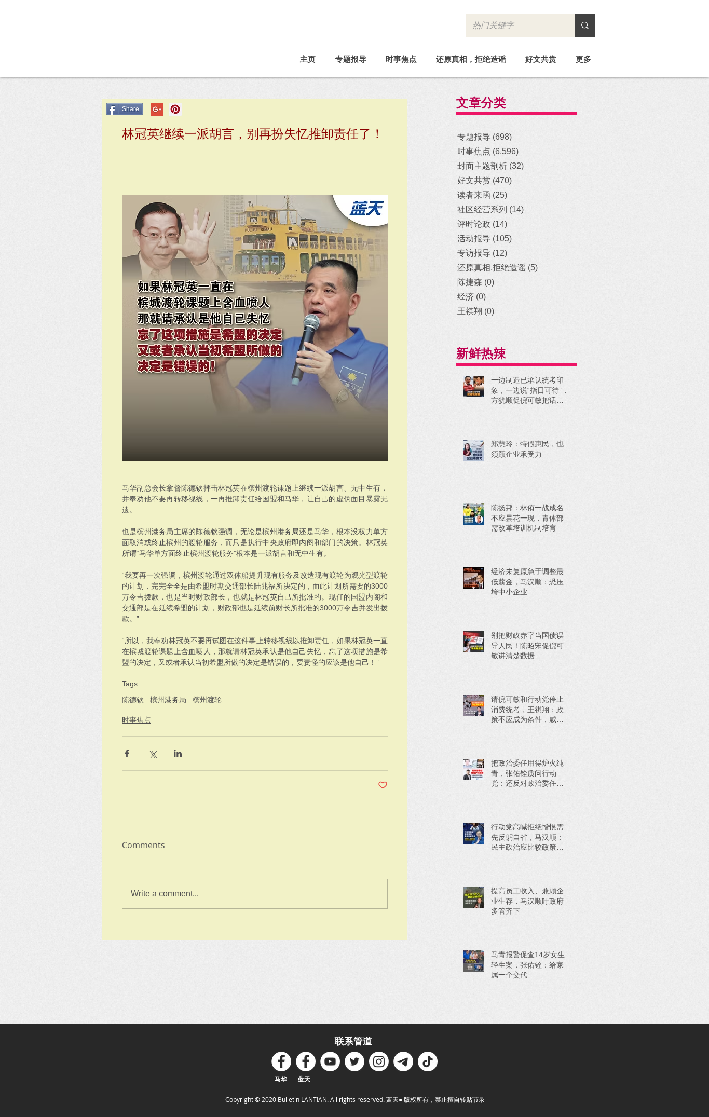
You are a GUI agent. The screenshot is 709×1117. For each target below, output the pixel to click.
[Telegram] (403, 1061)
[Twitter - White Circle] (354, 1061)
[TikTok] (428, 1061)
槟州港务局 (168, 700)
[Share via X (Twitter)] (152, 753)
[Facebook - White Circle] (281, 1061)
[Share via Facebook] (127, 753)
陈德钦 (133, 700)
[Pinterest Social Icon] (175, 109)
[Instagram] (379, 1061)
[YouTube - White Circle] (330, 1061)
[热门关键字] (585, 25)
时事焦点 (136, 720)
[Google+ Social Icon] (157, 109)
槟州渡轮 (207, 700)
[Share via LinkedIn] (178, 753)
